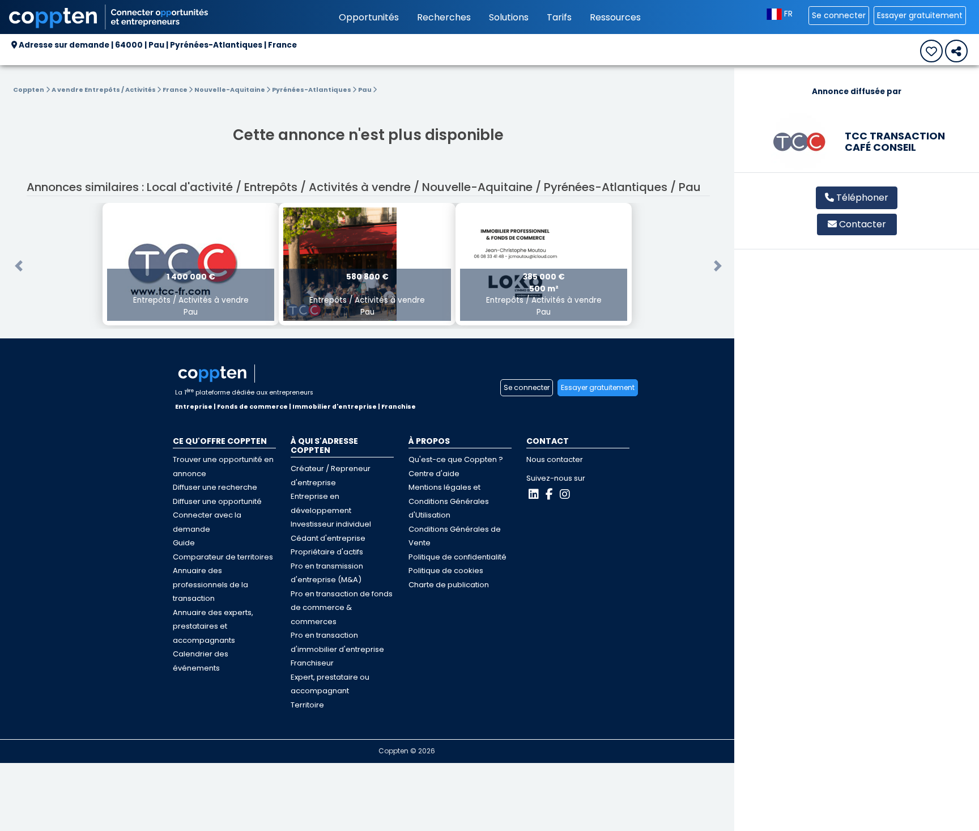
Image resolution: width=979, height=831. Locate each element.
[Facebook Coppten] (549, 494)
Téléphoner (861, 197)
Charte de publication (448, 584)
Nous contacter (554, 459)
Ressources (615, 17)
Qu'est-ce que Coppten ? (455, 459)
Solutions (509, 17)
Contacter (862, 224)
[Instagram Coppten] (564, 494)
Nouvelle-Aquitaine (230, 89)
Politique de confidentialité (457, 557)
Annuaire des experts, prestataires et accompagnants (213, 626)
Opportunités (369, 17)
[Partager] (956, 51)
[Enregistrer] (931, 51)
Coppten (28, 89)
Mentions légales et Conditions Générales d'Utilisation (448, 501)
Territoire (307, 704)
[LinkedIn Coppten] (533, 494)
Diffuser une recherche (215, 487)
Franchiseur (312, 663)
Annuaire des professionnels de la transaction (210, 584)
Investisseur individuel (331, 524)
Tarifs (559, 17)
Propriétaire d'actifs (327, 551)
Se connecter (839, 15)
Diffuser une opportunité (217, 501)
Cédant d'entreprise (328, 538)
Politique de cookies (445, 570)
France (176, 89)
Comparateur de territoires (223, 557)
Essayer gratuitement (920, 15)
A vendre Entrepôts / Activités (104, 89)
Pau (365, 89)
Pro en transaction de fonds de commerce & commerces (342, 607)
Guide (184, 542)
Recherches (444, 17)
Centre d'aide (433, 473)
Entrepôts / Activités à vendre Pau (191, 294)
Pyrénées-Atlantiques (312, 89)
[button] (18, 266)
